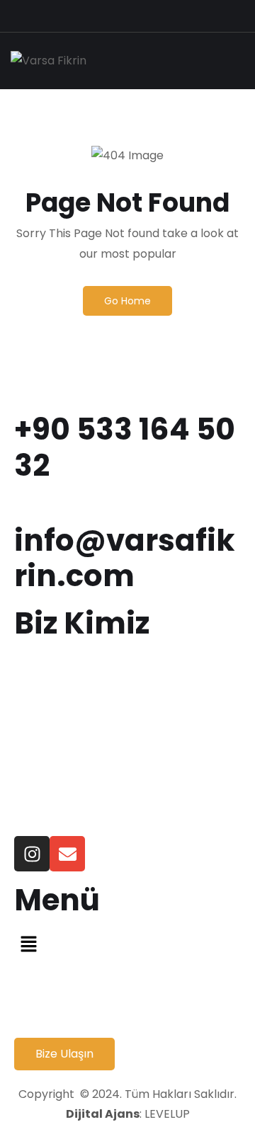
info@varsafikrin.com (124, 558)
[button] (127, 943)
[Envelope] (67, 853)
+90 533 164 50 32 (124, 447)
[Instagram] (32, 853)
